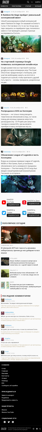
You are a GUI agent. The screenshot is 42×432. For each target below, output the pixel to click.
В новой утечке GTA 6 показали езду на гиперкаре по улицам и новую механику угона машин (20, 332)
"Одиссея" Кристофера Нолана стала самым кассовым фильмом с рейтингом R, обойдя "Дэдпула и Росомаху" (20, 358)
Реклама (5, 373)
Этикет (4, 378)
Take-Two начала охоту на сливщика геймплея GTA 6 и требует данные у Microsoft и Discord (20, 306)
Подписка (5, 398)
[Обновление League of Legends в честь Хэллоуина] (21, 184)
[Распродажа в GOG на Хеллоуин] (21, 137)
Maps (12, 282)
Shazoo (4, 410)
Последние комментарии (16, 296)
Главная (5, 371)
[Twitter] (9, 422)
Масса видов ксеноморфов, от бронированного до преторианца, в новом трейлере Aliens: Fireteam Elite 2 (21, 319)
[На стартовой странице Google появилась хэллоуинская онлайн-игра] (21, 93)
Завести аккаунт (8, 395)
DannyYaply (7, 152)
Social (6, 351)
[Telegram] (5, 422)
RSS (3, 383)
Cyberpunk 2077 (7, 245)
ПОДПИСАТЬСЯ (13, 205)
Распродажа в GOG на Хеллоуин (16, 111)
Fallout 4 (13, 270)
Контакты (5, 376)
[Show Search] (27, 2)
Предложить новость (10, 400)
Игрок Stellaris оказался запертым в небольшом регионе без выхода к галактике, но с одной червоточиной (24, 263)
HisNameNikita (9, 312)
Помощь (5, 381)
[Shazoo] (6, 2)
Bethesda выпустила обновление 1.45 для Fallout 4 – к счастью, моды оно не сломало (24, 275)
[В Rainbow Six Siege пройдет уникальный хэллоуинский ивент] (21, 44)
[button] (4, 6)
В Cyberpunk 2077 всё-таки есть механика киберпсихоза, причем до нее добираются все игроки (20, 250)
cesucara (6, 108)
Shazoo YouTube (8, 412)
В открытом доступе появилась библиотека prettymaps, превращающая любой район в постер (25, 287)
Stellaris (13, 258)
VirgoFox (7, 338)
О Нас (4, 368)
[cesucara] (2, 108)
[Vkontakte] (13, 422)
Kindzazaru (8, 299)
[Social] (2, 352)
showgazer (7, 12)
